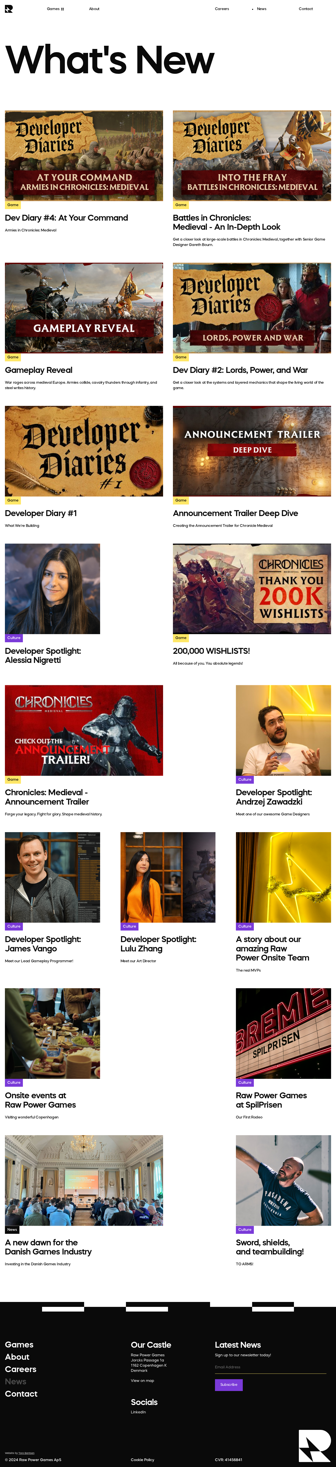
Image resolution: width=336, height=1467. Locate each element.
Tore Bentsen (26, 1453)
